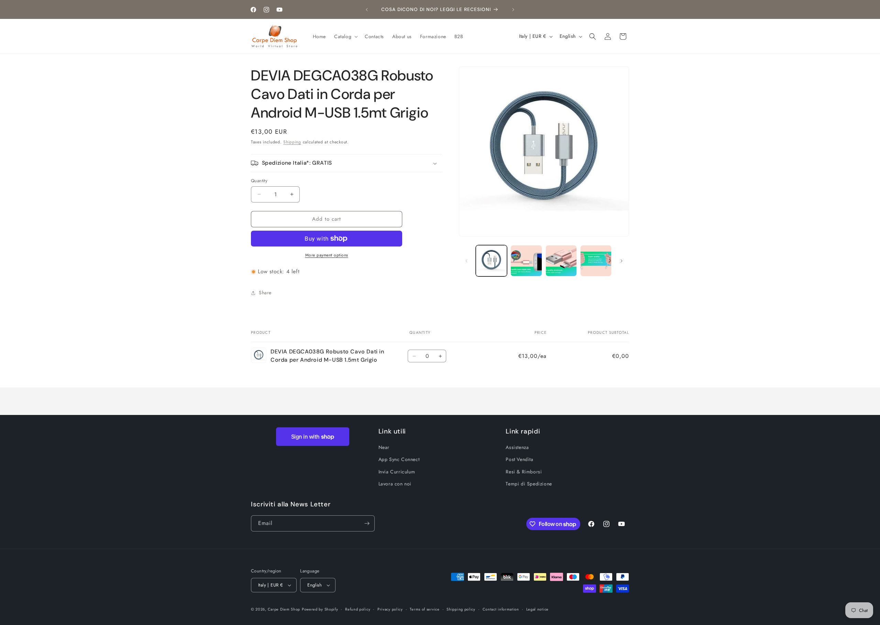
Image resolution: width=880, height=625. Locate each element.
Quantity (259, 180)
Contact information (501, 609)
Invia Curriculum (396, 471)
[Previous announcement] (366, 9)
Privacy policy (390, 609)
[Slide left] (466, 260)
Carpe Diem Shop (284, 609)
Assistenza (517, 447)
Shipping (292, 142)
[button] (345, 36)
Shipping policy (461, 609)
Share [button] (265, 292)
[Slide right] (621, 260)
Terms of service (424, 609)
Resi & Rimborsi (524, 471)
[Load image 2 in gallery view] (526, 260)
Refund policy (357, 609)
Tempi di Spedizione (529, 483)
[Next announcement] (513, 9)
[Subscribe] (366, 523)
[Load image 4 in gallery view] (596, 260)
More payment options (326, 255)
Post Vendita (519, 459)
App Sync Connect (399, 459)
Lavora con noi (394, 483)
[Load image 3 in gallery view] (561, 260)
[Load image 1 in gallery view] (491, 260)
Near (383, 447)
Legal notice (537, 609)
